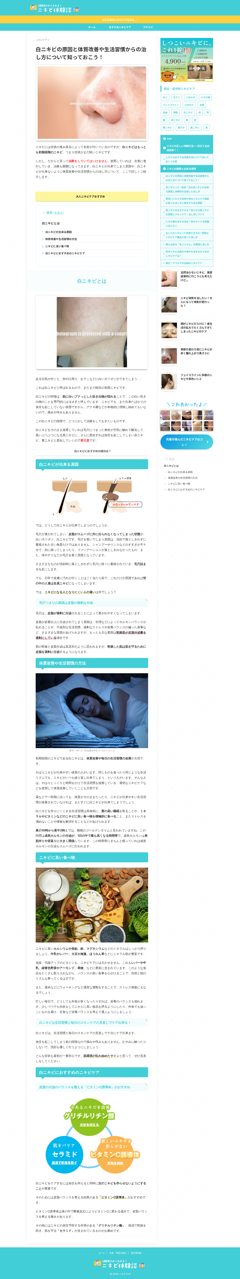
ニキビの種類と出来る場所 (181, 168)
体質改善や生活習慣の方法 (61, 239)
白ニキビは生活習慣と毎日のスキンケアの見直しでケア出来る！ (85, 1022)
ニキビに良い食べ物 (57, 246)
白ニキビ (188, 112)
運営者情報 (136, 1253)
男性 (175, 112)
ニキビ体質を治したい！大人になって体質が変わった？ (196, 302)
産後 (165, 112)
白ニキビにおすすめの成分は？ (92, 451)
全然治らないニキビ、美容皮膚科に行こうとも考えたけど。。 (196, 276)
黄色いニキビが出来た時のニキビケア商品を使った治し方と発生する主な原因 (187, 201)
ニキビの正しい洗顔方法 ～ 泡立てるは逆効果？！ (188, 148)
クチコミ (148, 27)
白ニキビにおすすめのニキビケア (65, 253)
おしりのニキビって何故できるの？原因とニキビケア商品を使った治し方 (187, 235)
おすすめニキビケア (120, 27)
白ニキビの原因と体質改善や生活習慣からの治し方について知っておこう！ (187, 178)
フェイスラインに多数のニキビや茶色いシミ (196, 377)
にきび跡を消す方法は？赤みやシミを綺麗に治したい (187, 223)
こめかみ (190, 97)
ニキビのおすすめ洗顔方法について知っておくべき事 (187, 159)
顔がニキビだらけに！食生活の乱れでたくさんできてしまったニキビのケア (196, 327)
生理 (202, 104)
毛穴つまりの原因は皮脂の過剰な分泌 (66, 603)
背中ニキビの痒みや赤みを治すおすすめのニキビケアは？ (187, 253)
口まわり (189, 104)
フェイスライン (171, 104)
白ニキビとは (51, 223)
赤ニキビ (175, 120)
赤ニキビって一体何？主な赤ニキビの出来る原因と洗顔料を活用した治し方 (187, 189)
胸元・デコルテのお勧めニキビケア (184, 263)
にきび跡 (205, 97)
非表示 (58, 213)
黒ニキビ (195, 127)
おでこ (176, 97)
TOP (169, 138)
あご (165, 97)
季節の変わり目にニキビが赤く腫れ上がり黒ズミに (196, 351)
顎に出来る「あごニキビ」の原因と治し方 (187, 244)
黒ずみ (181, 127)
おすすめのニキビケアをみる (120, 19)
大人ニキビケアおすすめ (90, 196)
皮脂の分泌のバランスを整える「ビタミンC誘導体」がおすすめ (84, 1087)
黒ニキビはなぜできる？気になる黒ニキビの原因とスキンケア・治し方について (187, 212)
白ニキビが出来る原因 (58, 232)
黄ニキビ (167, 127)
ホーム (92, 27)
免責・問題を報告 (117, 1253)
